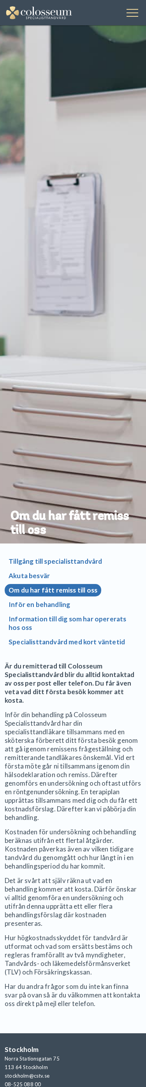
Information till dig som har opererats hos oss (67, 623)
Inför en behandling (39, 604)
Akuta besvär (29, 576)
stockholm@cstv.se (27, 1076)
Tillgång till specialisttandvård (55, 561)
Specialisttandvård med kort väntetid (67, 642)
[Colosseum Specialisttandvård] (39, 13)
